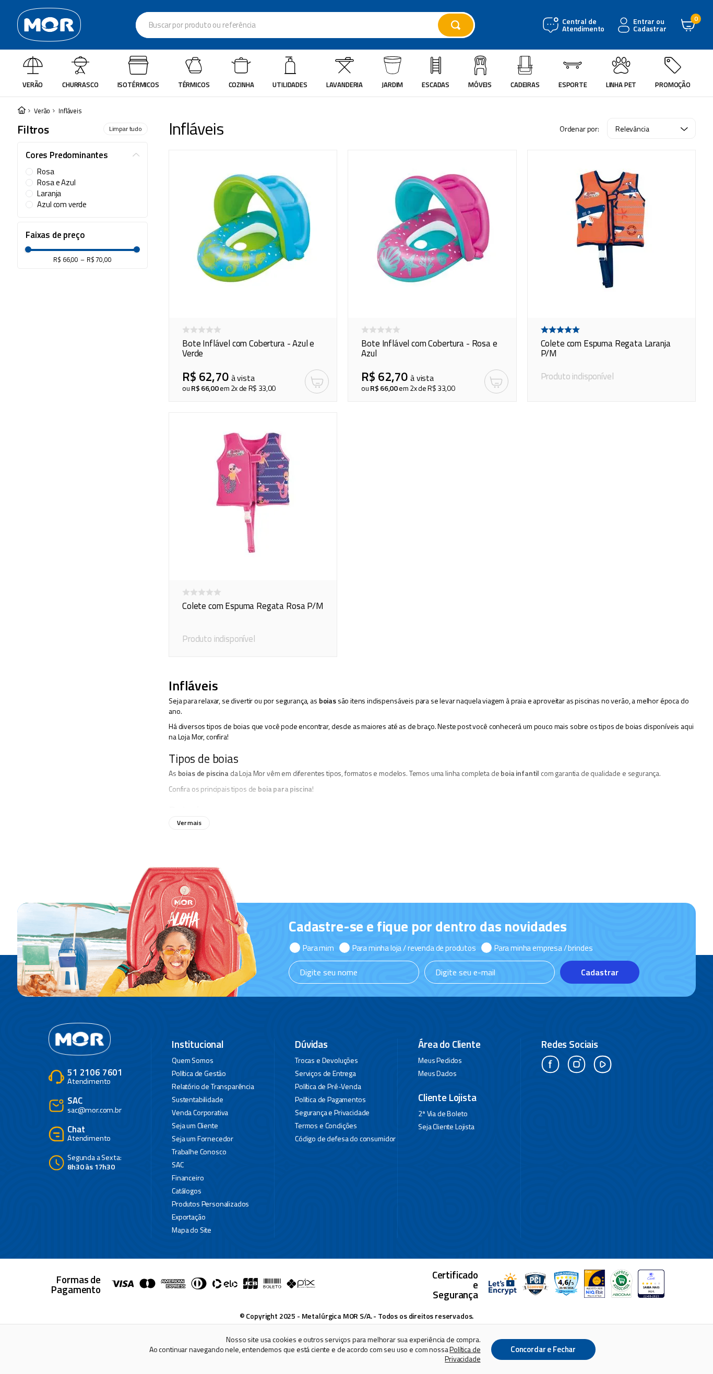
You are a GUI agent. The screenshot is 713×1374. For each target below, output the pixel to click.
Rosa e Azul (56, 182)
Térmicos (194, 84)
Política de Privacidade (462, 1354)
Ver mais (189, 823)
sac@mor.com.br (94, 1105)
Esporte (572, 84)
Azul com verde (62, 204)
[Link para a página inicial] (21, 111)
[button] (82, 155)
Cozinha (241, 84)
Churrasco (80, 84)
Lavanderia (344, 84)
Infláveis (70, 111)
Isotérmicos (138, 84)
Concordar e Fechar (543, 1349)
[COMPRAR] (317, 381)
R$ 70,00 (96, 260)
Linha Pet (621, 84)
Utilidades (289, 84)
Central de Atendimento (582, 25)
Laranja (49, 193)
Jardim (392, 84)
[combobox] (305, 25)
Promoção (673, 84)
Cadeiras (525, 84)
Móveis (480, 84)
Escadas (435, 84)
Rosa (45, 171)
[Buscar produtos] (455, 25)
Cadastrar (600, 972)
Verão (32, 84)
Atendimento (95, 1077)
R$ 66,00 (65, 260)
